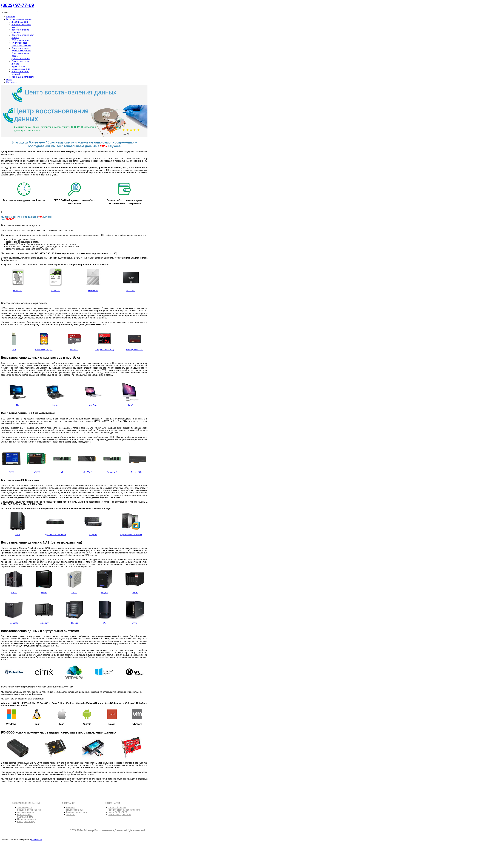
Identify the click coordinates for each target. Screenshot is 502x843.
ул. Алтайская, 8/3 (117, 807)
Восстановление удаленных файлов (21, 49)
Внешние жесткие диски (29, 810)
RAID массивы (19, 42)
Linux (36, 724)
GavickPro (36, 839)
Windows (11, 724)
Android (86, 724)
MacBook (93, 405)
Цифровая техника (21, 45)
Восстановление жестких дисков (20, 225)
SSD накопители (20, 40)
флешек (26, 303)
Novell (112, 724)
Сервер (93, 534)
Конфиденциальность (23, 76)
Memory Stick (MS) (134, 350)
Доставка (70, 814)
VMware (137, 724)
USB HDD (93, 290)
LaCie (74, 592)
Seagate (14, 623)
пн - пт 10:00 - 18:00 (118, 812)
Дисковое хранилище (55, 534)
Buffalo (14, 592)
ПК (17, 405)
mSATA (36, 472)
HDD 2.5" (17, 290)
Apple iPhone (18, 66)
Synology (44, 623)
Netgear (104, 592)
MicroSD (74, 350)
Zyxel (134, 623)
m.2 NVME (87, 472)
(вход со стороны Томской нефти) (125, 810)
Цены (9, 79)
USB (14, 350)
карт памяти (40, 303)
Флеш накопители (25, 812)
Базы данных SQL (21, 69)
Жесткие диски (20, 22)
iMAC (130, 405)
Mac (61, 724)
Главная (10, 16)
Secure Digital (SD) (44, 350)
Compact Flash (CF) (104, 350)
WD (104, 623)
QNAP (135, 592)
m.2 (61, 472)
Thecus (74, 623)
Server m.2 (112, 472)
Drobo (44, 592)
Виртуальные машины (131, 534)
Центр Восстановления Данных (105, 830)
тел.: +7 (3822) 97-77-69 (120, 814)
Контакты (11, 82)
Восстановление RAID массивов (20, 480)
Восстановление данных (19, 19)
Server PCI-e (137, 472)
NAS (17, 534)
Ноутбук (55, 405)
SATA (11, 472)
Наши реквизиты (74, 810)
